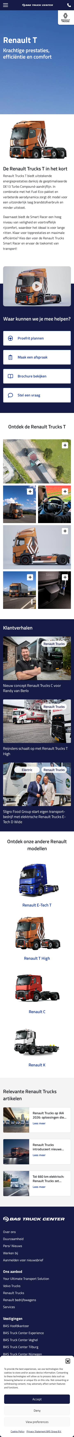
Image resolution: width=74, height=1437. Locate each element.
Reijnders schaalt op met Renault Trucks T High (35, 751)
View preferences (37, 1421)
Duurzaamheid (13, 1239)
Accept (37, 1399)
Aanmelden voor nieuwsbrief (23, 1260)
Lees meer (39, 1123)
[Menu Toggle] (5, 5)
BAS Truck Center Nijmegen (22, 1354)
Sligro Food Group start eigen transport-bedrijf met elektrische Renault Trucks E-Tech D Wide (34, 817)
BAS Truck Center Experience (23, 1333)
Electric (27, 769)
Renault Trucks (54, 643)
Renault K (37, 1064)
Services (9, 1307)
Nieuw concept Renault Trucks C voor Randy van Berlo (32, 688)
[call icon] (69, 5)
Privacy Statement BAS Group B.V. (44, 1431)
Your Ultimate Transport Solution (26, 1279)
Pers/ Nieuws (12, 1246)
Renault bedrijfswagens (19, 1300)
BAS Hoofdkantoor (16, 1326)
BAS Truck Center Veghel (20, 1340)
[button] (68, 1361)
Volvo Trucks (11, 1286)
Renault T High (37, 958)
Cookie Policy (17, 1431)
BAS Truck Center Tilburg (20, 1347)
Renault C (37, 1011)
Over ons (9, 1232)
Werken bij (10, 1253)
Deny (37, 1410)
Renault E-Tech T (37, 905)
